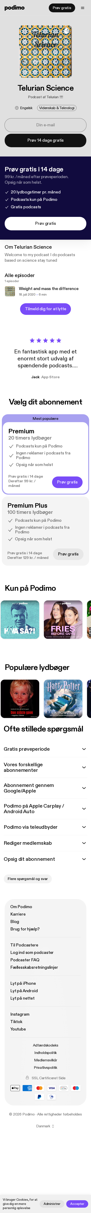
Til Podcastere (24, 945)
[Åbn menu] (82, 8)
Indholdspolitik (45, 1052)
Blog (14, 921)
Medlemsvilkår (45, 1060)
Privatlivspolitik (45, 1067)
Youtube (18, 1029)
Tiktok (16, 1021)
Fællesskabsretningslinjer (34, 967)
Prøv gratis (62, 8)
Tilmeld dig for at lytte (45, 309)
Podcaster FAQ (24, 960)
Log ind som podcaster (32, 952)
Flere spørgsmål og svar (28, 879)
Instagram (19, 1014)
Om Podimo (21, 907)
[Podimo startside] (14, 8)
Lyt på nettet (22, 998)
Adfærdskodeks (45, 1045)
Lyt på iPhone (23, 983)
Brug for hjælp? (25, 929)
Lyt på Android (24, 991)
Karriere (18, 914)
